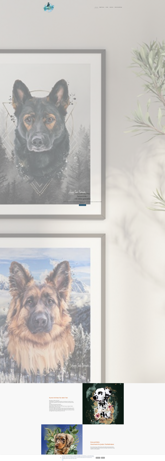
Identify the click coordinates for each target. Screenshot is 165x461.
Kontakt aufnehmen (82, 205)
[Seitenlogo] (48, 7)
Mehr (63, 459)
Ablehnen (102, 457)
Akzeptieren (98, 457)
